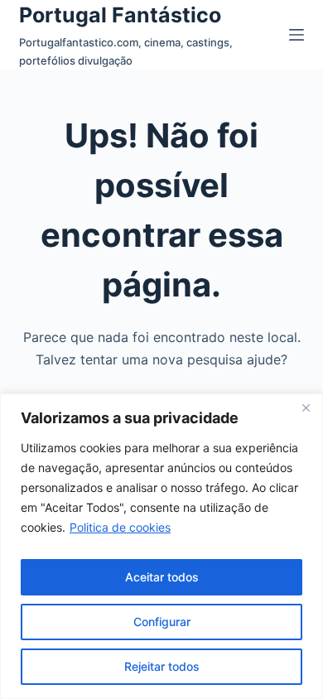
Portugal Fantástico (120, 14)
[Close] (306, 407)
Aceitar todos (162, 577)
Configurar (161, 622)
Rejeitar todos (162, 666)
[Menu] (296, 34)
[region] (161, 546)
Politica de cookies (120, 527)
